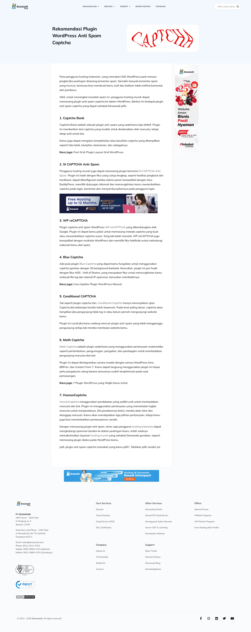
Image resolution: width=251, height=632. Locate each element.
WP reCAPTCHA (115, 227)
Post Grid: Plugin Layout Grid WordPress (98, 152)
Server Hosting (142, 6)
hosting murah (99, 435)
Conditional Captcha (110, 303)
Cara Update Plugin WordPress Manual (97, 284)
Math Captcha (68, 346)
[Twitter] (224, 618)
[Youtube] (232, 618)
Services (108, 6)
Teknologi (161, 6)
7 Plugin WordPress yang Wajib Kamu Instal (100, 383)
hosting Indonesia (142, 426)
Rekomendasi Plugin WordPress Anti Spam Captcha (76, 35)
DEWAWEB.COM (90, 6)
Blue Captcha (87, 263)
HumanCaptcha (69, 401)
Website (124, 6)
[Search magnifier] (238, 6)
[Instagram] (209, 618)
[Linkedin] (216, 618)
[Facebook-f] (201, 618)
